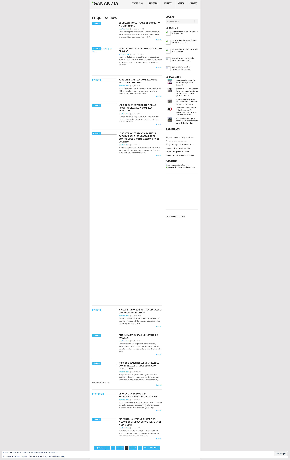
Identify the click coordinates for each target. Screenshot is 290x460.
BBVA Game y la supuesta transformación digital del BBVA (138, 395)
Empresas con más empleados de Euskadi (180, 155)
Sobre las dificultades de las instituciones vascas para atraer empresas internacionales (186, 102)
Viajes (181, 3)
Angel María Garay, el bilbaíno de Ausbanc (138, 336)
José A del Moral (124, 29)
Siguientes (100, 448)
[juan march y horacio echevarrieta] (180, 167)
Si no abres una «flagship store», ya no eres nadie (139, 24)
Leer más (159, 39)
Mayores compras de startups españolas (179, 137)
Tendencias (137, 3)
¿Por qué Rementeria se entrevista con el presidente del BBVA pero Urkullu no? (139, 366)
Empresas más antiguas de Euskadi (178, 148)
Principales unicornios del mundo (177, 141)
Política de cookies (59, 456)
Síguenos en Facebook (175, 216)
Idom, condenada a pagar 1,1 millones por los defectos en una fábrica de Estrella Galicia (187, 121)
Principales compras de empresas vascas (179, 144)
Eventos (168, 3)
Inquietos (153, 3)
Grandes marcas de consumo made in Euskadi (140, 49)
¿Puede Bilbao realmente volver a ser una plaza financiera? (140, 311)
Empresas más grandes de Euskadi (177, 152)
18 (145, 448)
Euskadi (193, 3)
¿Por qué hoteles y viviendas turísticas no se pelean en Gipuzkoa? (185, 82)
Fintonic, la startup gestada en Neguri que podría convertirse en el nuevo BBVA (140, 422)
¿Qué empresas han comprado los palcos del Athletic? (138, 81)
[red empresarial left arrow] (177, 165)
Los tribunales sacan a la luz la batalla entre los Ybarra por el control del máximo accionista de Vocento (139, 137)
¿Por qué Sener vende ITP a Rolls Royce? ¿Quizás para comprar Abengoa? (137, 108)
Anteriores (154, 448)
